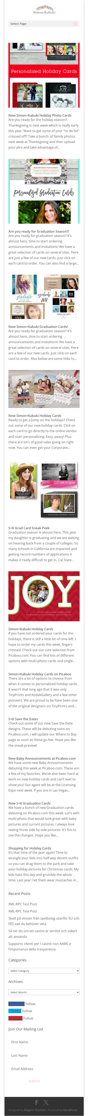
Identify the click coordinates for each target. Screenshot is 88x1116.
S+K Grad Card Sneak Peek (29, 528)
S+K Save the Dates (23, 719)
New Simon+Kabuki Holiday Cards (34, 415)
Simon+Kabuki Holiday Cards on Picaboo (39, 674)
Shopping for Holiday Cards (29, 848)
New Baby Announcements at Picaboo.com (42, 758)
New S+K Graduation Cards (29, 803)
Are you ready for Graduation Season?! (38, 231)
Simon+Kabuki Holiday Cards (30, 629)
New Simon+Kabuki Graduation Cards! (38, 326)
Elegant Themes (34, 1110)
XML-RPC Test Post (22, 904)
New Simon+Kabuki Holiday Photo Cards (39, 115)
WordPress (70, 1110)
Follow (30, 1004)
